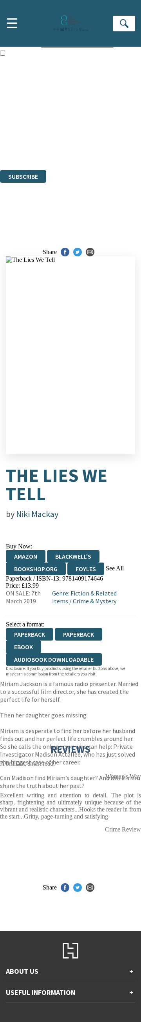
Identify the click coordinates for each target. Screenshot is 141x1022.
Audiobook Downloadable (54, 659)
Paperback (78, 634)
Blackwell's (73, 556)
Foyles (86, 569)
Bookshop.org (36, 569)
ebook (23, 647)
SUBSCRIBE (23, 176)
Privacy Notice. (19, 145)
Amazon (25, 556)
